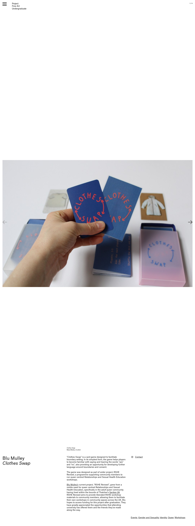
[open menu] (4, 4)
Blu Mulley (13, 458)
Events (134, 518)
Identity (163, 518)
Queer (171, 518)
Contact (139, 457)
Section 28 (114, 492)
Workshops (180, 518)
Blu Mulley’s (72, 485)
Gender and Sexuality (148, 518)
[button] (190, 222)
